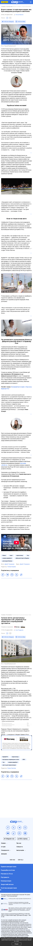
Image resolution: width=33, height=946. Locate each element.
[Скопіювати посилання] (21, 574)
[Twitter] (16, 574)
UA (7, 17)
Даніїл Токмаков (9, 564)
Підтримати (4, 2)
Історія (3, 846)
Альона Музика (19, 14)
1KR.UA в (9, 21)
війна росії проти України (22, 558)
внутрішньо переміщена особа (11, 759)
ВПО (24, 759)
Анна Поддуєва (19, 630)
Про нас (18, 843)
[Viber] (12, 574)
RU (10, 17)
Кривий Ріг (5, 756)
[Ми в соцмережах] (8, 827)
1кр (28, 555)
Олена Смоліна (11, 768)
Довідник (4, 854)
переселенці (19, 555)
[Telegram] (7, 574)
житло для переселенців (9, 765)
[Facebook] (2, 574)
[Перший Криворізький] (17, 2)
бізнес (4, 555)
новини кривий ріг (7, 558)
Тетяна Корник (11, 566)
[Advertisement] (16, 596)
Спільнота (19, 846)
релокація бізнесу (7, 561)
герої (11, 555)
